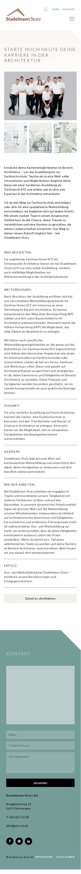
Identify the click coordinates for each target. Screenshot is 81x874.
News (55, 9)
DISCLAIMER (65, 856)
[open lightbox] (40, 96)
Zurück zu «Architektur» (40, 598)
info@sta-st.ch (17, 826)
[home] (23, 14)
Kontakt (69, 9)
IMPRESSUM (44, 856)
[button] (72, 18)
